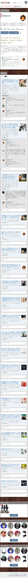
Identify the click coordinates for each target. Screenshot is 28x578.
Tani (6, 105)
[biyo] (10, 533)
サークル (11, 574)
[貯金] (13, 40)
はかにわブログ (12, 220)
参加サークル (22, 24)
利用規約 (16, 574)
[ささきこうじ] (24, 533)
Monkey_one (3, 554)
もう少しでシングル (24, 529)
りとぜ (3, 529)
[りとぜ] (4, 525)
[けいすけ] (17, 525)
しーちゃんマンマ (17, 537)
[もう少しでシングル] (24, 525)
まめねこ (3, 537)
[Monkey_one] (4, 550)
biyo (10, 537)
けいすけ (17, 529)
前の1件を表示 (5, 139)
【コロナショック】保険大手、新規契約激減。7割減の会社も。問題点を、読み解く (11, 334)
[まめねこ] (4, 533)
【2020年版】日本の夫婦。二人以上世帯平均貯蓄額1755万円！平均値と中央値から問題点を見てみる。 (10, 299)
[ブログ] (5, 38)
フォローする (5, 32)
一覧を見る (14, 515)
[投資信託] (5, 40)
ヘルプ (20, 574)
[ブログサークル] (5, 2)
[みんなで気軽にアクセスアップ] (4, 508)
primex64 (7, 191)
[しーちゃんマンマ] (17, 533)
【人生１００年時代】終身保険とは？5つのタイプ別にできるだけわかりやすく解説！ (9, 125)
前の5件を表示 (5, 95)
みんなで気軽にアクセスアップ (5, 512)
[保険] (4, 43)
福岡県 (13, 29)
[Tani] (3, 106)
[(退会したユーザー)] (3, 150)
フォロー (4, 24)
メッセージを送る (14, 32)
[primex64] (3, 192)
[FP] (10, 43)
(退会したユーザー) (9, 149)
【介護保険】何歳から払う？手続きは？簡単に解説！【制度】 (9, 81)
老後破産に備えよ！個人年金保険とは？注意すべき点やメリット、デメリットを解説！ (10, 367)
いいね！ (5, 93)
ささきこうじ (24, 537)
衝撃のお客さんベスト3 (6, 449)
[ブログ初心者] (15, 38)
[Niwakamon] (3, 98)
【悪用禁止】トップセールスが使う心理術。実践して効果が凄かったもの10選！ (10, 317)
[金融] (20, 40)
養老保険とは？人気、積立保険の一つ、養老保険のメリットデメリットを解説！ (10, 383)
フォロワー (13, 24)
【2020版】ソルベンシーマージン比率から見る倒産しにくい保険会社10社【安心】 (9, 176)
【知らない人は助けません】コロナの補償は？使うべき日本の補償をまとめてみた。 (10, 350)
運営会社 (25, 574)
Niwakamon (8, 97)
